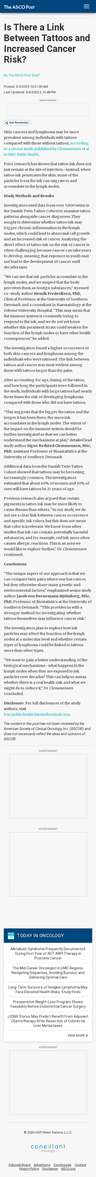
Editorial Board (19, 1165)
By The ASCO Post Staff (21, 75)
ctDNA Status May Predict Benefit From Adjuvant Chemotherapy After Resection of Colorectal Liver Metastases (48, 1021)
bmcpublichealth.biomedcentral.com (37, 714)
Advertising (42, 1165)
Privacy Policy (29, 1169)
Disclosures (62, 1165)
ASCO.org (68, 1169)
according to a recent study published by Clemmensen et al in (46, 149)
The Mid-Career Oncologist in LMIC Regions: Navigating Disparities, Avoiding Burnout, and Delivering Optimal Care (48, 972)
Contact (80, 1165)
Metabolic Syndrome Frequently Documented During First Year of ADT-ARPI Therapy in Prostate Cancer (48, 953)
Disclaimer (50, 1169)
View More (77, 1035)
